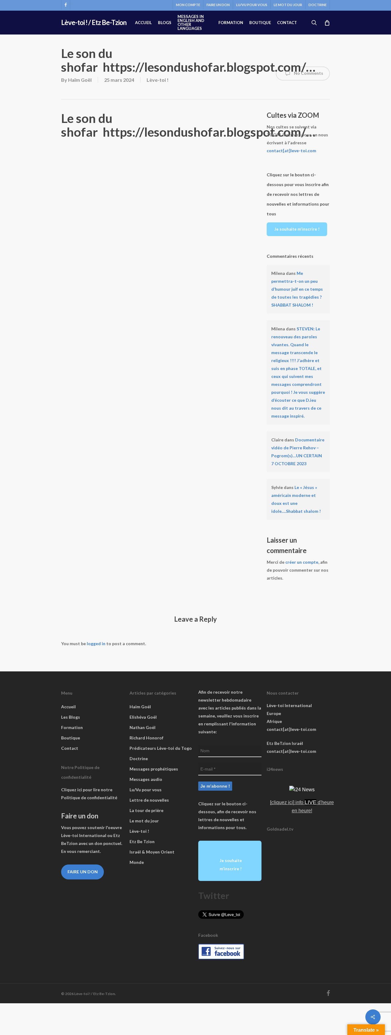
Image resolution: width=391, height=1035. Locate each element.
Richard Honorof (146, 737)
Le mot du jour (144, 820)
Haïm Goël (80, 80)
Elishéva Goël (143, 717)
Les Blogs (70, 717)
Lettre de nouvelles (149, 800)
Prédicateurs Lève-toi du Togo (161, 748)
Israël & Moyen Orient (152, 851)
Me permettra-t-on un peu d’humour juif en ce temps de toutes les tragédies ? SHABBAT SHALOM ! (297, 289)
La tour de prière (146, 810)
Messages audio (146, 779)
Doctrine (139, 758)
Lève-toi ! (158, 80)
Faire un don (83, 871)
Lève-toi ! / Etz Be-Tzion (93, 22)
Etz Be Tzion (142, 841)
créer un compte (301, 562)
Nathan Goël (142, 727)
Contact (69, 748)
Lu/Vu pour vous (146, 789)
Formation (72, 727)
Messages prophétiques (154, 768)
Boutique (70, 737)
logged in (96, 643)
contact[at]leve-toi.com (291, 150)
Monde (137, 862)
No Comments (308, 73)
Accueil (68, 706)
